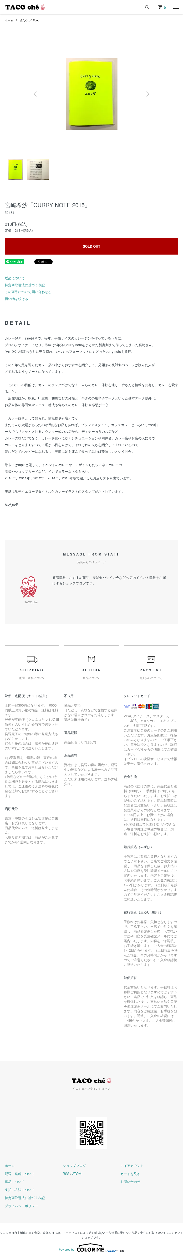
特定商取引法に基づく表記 (25, 284)
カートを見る (130, 1173)
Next (147, 94)
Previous (35, 94)
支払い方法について (20, 1189)
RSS (66, 1173)
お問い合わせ (130, 1181)
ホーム (9, 20)
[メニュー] (176, 7)
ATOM (76, 1173)
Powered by (66, 1249)
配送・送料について (20, 1173)
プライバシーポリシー (21, 1205)
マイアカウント (132, 1165)
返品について (15, 277)
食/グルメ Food (30, 20)
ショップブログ (74, 1165)
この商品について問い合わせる (28, 291)
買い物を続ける (16, 298)
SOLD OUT (91, 246)
